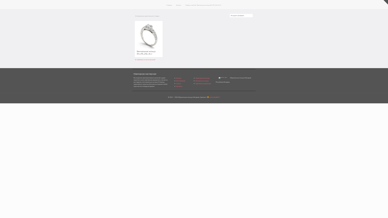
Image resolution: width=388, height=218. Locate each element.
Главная (169, 5)
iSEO (218, 97)
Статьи (178, 83)
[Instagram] (197, 100)
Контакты (179, 86)
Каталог (178, 5)
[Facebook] (194, 100)
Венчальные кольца (202, 81)
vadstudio (212, 97)
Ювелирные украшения (203, 83)
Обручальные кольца (202, 78)
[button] (145, 60)
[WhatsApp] (191, 100)
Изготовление (180, 81)
